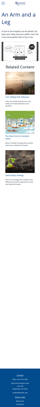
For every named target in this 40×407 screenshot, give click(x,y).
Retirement (20, 401)
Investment (20, 404)
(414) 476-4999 (22, 379)
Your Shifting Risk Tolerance (17, 97)
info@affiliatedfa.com (20, 393)
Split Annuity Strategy (14, 175)
